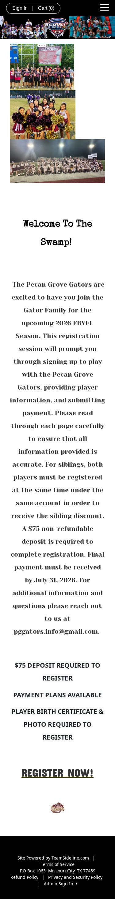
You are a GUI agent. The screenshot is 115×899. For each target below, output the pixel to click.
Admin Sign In (60, 883)
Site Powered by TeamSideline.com (53, 858)
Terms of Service (58, 864)
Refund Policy (24, 877)
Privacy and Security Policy (75, 877)
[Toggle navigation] (104, 7)
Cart (46, 8)
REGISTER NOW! (57, 772)
